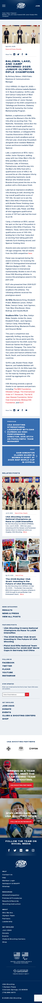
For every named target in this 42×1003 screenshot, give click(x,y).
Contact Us (7, 874)
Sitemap (6, 886)
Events (6, 712)
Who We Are (7, 913)
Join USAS (8, 706)
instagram (8, 676)
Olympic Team (8, 915)
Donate (6, 709)
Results (18, 49)
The (22, 392)
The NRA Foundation (22, 389)
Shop (5, 719)
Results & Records (10, 901)
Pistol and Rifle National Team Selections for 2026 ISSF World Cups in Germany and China (21, 648)
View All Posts (11, 617)
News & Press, (11, 49)
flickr (6, 669)
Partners (6, 918)
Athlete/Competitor (10, 895)
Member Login (8, 880)
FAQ (4, 878)
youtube (7, 672)
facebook (8, 663)
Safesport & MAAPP (11, 883)
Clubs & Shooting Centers (19, 716)
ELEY (21, 402)
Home (3, 13)
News (8, 13)
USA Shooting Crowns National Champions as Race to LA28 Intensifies (21, 630)
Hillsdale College (12, 392)
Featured (13, 13)
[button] (14, 54)
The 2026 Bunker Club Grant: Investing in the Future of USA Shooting (20, 639)
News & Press (10, 613)
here (30, 253)
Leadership (7, 921)
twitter (7, 666)
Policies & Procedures (12, 898)
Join (37, 6)
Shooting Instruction (11, 904)
